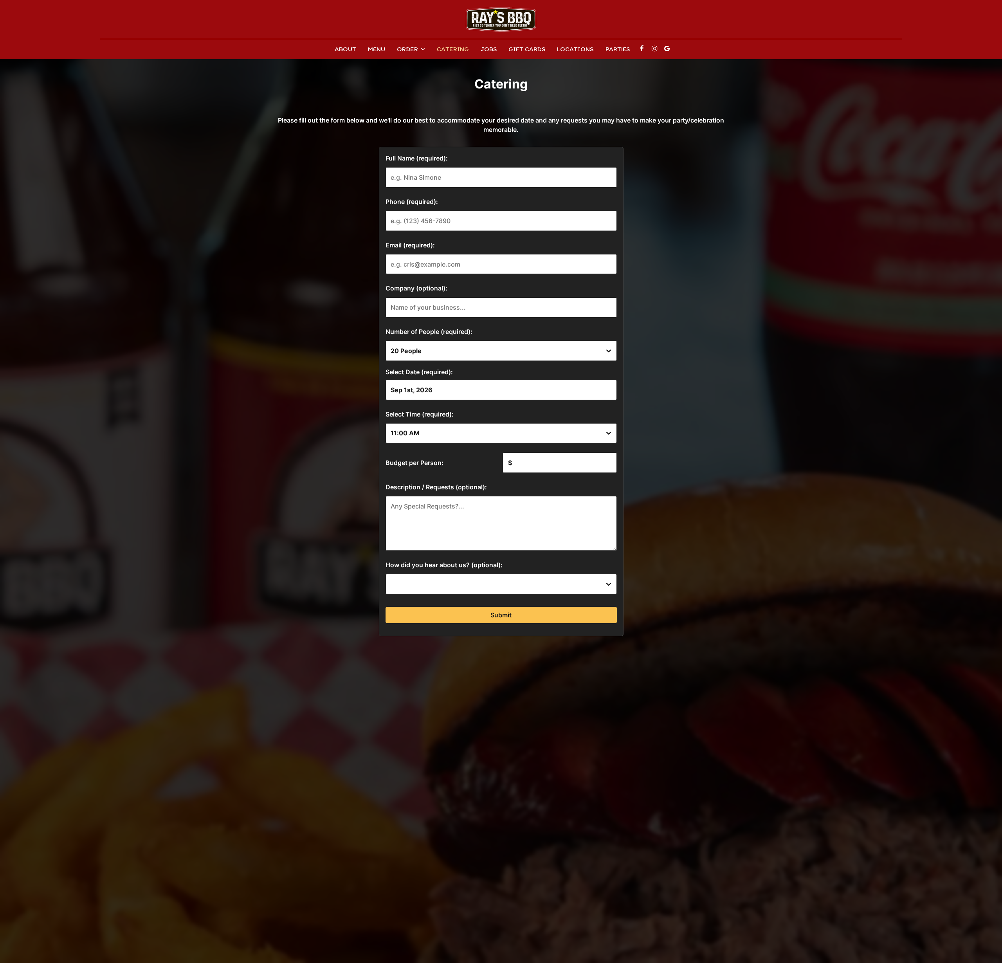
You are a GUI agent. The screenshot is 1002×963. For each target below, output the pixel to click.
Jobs (489, 49)
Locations (575, 49)
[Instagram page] (654, 48)
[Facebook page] (642, 48)
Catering (453, 49)
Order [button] (408, 49)
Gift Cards (526, 49)
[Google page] (667, 48)
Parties (618, 49)
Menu (376, 49)
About (345, 49)
